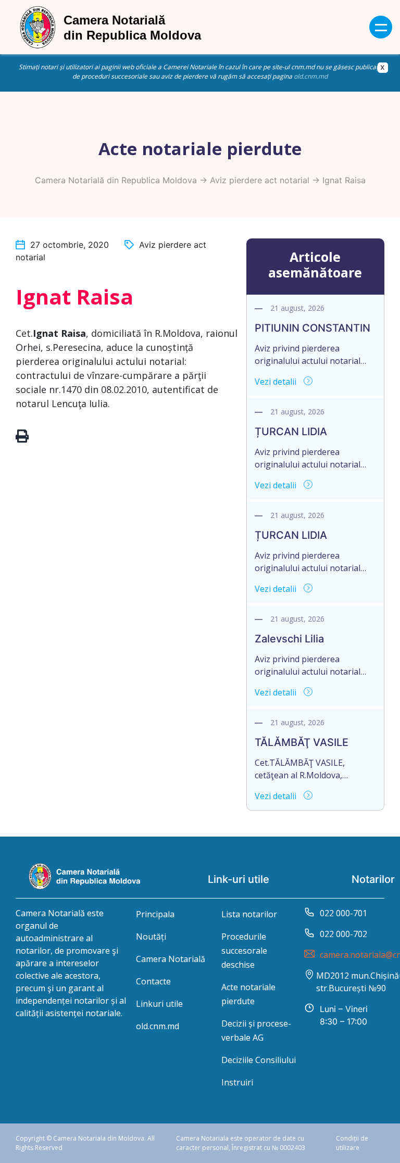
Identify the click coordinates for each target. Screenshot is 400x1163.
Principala (155, 914)
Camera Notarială (170, 959)
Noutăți (151, 936)
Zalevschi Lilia (289, 639)
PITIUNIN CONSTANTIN (312, 328)
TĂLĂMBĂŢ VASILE (301, 742)
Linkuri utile (159, 1003)
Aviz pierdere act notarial (259, 180)
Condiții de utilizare (352, 1143)
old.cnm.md (311, 76)
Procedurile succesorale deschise (244, 950)
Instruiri (237, 1082)
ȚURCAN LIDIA (291, 431)
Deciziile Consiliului (258, 1060)
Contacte (153, 981)
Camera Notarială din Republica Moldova (116, 180)
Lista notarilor (249, 914)
